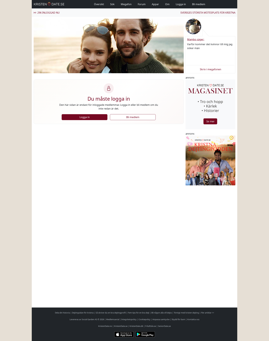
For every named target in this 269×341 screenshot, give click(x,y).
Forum (142, 4)
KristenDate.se (120, 326)
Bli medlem (198, 4)
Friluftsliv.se (150, 326)
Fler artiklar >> (207, 312)
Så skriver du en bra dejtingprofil (111, 312)
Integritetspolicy (129, 319)
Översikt (99, 4)
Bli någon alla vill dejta (161, 312)
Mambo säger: (195, 39)
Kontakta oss (193, 319)
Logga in (181, 4)
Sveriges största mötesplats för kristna (207, 12)
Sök (112, 4)
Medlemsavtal (112, 319)
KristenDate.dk (136, 326)
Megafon (126, 4)
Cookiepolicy (144, 319)
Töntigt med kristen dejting (186, 312)
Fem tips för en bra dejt (138, 312)
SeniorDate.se (164, 326)
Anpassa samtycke (161, 319)
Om (167, 4)
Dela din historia (62, 312)
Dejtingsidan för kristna (83, 312)
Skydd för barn (178, 319)
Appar (155, 4)
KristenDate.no (105, 326)
